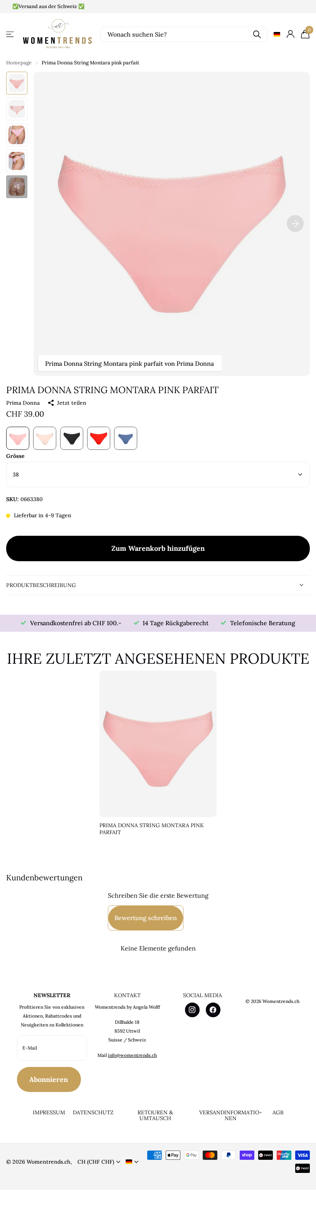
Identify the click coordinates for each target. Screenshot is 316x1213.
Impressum (49, 1112)
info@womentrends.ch (132, 1055)
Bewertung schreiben (145, 918)
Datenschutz (93, 1112)
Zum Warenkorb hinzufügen (158, 548)
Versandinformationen (230, 1115)
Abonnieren (49, 1079)
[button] (295, 224)
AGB (278, 1112)
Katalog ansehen (10, 34)
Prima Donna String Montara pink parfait (151, 829)
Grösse (15, 456)
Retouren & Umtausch (155, 1115)
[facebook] (213, 1010)
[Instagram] (192, 1010)
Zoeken (256, 34)
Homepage (19, 62)
